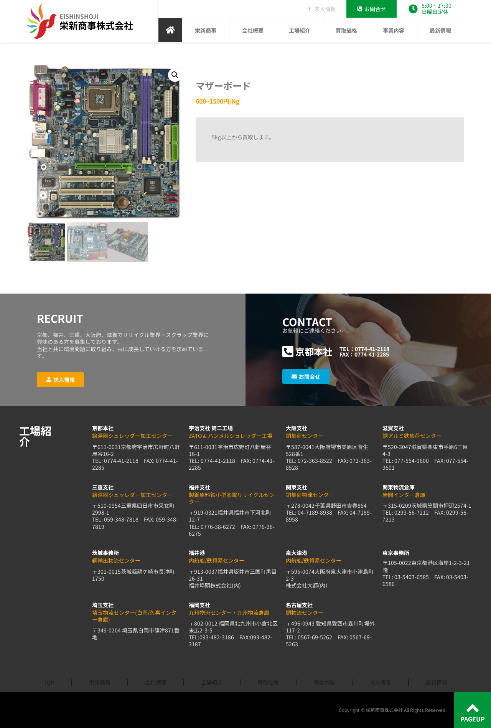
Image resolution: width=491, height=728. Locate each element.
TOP (49, 682)
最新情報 (440, 30)
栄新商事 (205, 30)
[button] (175, 75)
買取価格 (346, 30)
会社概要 (253, 30)
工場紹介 (299, 30)
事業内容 (393, 30)
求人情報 (380, 682)
